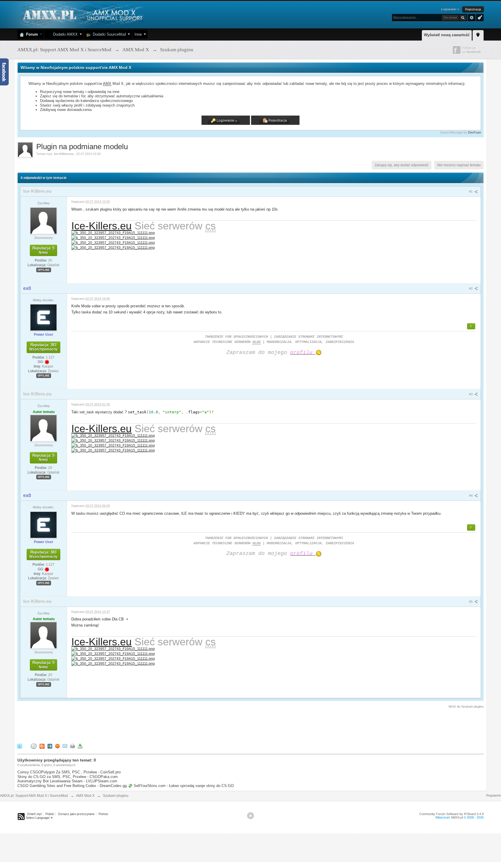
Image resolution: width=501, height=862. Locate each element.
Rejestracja (473, 9)
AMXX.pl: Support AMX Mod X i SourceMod (34, 796)
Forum (31, 34)
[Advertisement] (122, 725)
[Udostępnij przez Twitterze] (19, 746)
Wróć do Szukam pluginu (466, 706)
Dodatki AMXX (64, 34)
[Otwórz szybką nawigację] (478, 34)
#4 (471, 495)
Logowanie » (450, 9)
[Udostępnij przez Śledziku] (50, 746)
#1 (471, 191)
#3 (471, 394)
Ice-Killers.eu (101, 226)
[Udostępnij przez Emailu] (65, 746)
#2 (471, 288)
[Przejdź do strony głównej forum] (81, 14)
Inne (138, 34)
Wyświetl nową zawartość (447, 35)
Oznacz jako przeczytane (76, 814)
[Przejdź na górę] (250, 815)
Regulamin (493, 795)
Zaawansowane (471, 17)
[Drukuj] (72, 746)
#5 (471, 601)
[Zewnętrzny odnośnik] (113, 232)
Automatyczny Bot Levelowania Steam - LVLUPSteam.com (67, 781)
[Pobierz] (80, 746)
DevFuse (474, 132)
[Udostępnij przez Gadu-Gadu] (57, 746)
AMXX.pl (457, 817)
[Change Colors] (479, 17)
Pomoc (103, 814)
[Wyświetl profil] (43, 220)
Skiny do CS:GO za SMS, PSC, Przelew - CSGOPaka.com (67, 777)
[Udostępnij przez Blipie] (42, 746)
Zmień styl (34, 814)
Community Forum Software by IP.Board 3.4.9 (451, 814)
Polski (50, 814)
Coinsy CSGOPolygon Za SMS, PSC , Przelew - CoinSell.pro (69, 772)
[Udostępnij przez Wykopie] (34, 746)
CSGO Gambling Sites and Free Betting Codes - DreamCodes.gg (72, 786)
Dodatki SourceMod (108, 34)
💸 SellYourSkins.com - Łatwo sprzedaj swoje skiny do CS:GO (181, 786)
